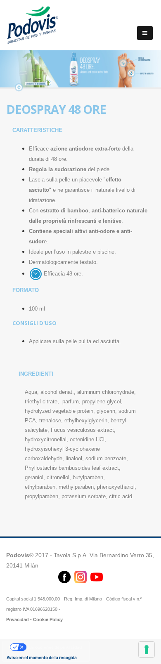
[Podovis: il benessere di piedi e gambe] (32, 24)
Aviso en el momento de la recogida (42, 657)
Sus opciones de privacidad (54, 647)
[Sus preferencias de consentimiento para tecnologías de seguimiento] (146, 649)
